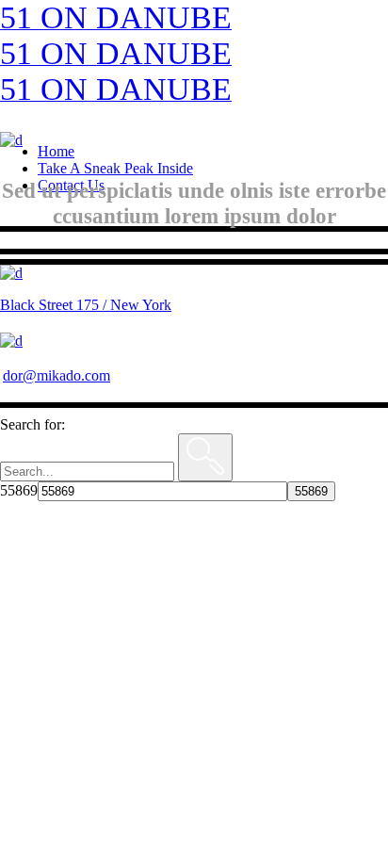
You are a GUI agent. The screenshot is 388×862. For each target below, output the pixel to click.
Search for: (32, 424)
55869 (19, 490)
